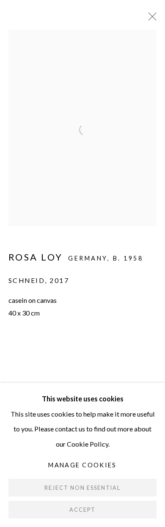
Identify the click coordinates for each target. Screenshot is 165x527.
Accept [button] (82, 510)
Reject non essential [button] (82, 488)
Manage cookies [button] (82, 465)
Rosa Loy (35, 257)
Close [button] (150, 19)
